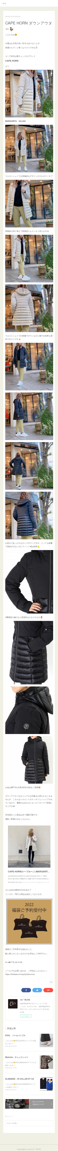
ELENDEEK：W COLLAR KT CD (19, 1078)
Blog (4, 3)
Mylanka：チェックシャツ (16, 1057)
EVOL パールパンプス (15, 1035)
